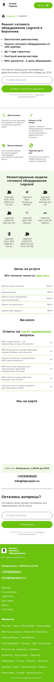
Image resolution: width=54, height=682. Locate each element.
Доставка (7, 600)
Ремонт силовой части (12, 304)
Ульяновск (8, 672)
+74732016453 (27, 476)
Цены (5, 605)
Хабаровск (8, 661)
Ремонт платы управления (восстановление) (14, 298)
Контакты (8, 609)
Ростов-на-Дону (12, 631)
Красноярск (29, 666)
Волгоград (8, 649)
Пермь (42, 666)
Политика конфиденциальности (26, 678)
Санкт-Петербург (24, 625)
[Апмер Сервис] (4, 4)
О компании (9, 592)
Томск (20, 661)
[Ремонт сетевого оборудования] (4, 551)
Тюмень (31, 661)
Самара (6, 666)
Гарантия (7, 596)
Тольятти (7, 655)
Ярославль (21, 655)
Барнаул (22, 649)
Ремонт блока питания (12, 286)
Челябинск (28, 637)
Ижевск (34, 649)
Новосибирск (10, 637)
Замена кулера (9, 292)
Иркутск (43, 661)
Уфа (34, 643)
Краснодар (43, 625)
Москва (6, 625)
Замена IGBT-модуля (11, 310)
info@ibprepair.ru (27, 481)
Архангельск (34, 672)
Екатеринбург (11, 643)
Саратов (35, 655)
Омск (16, 666)
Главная (10, 16)
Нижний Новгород (35, 631)
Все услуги (27, 319)
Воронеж (44, 643)
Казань (25, 643)
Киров (20, 672)
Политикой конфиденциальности (31, 96)
